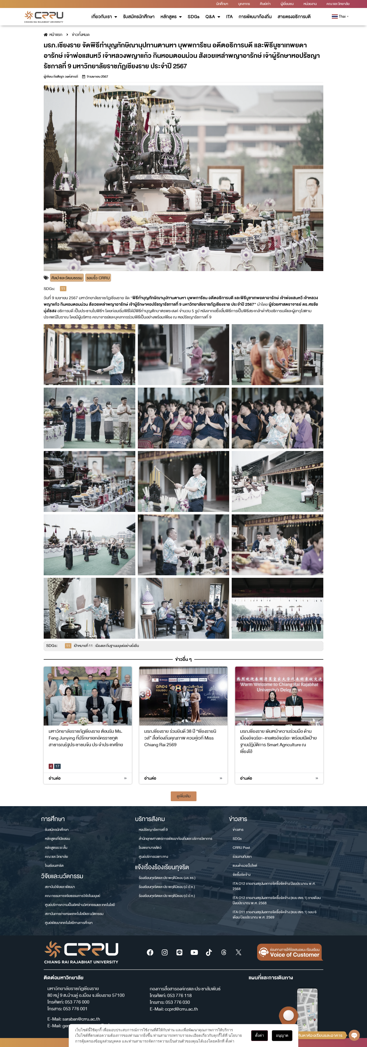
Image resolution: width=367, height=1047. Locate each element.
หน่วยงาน (310, 4)
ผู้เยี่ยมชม (287, 4)
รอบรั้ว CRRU (98, 278)
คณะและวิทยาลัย (338, 4)
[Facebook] (150, 952)
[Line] (179, 952)
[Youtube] (194, 952)
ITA (229, 16)
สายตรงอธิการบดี (294, 16)
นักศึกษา (222, 4)
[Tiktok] (209, 952)
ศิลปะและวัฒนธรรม (66, 278)
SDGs (193, 16)
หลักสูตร (169, 16)
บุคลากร (244, 4)
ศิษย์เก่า (265, 4)
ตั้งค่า (259, 1035)
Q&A (210, 16)
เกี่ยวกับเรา (101, 16)
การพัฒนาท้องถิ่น (255, 16)
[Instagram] (165, 952)
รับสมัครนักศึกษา (139, 16)
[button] (183, 796)
